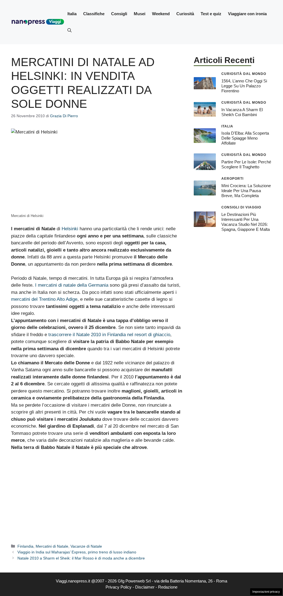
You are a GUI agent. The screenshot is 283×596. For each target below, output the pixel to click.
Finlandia (25, 546)
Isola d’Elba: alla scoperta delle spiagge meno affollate (245, 138)
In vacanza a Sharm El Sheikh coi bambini (242, 112)
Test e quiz (211, 13)
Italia (72, 13)
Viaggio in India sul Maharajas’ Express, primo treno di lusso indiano (76, 552)
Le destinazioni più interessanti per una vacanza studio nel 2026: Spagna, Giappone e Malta (245, 222)
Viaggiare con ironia (247, 13)
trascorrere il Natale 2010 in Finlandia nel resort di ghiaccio (109, 334)
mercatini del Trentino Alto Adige (44, 299)
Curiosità (185, 13)
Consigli (119, 13)
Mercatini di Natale (52, 546)
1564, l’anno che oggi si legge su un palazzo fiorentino (244, 86)
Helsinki (70, 228)
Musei (139, 13)
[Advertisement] (97, 496)
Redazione (167, 587)
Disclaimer (144, 587)
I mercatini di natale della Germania (71, 285)
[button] (69, 30)
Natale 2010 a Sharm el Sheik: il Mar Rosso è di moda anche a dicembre (81, 558)
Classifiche (93, 13)
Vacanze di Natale (86, 546)
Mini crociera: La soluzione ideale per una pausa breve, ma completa (246, 190)
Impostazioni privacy (266, 591)
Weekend (161, 13)
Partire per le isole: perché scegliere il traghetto (246, 164)
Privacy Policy (119, 587)
